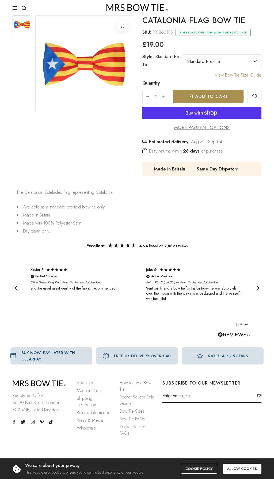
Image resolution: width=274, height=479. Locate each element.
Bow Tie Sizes (132, 411)
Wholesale (86, 428)
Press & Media (90, 420)
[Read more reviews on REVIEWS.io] (234, 336)
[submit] (257, 396)
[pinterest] (42, 422)
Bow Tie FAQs (132, 419)
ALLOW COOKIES (242, 468)
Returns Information (93, 412)
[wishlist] (254, 96)
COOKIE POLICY (199, 468)
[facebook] (14, 422)
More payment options (202, 127)
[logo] (137, 7)
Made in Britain (89, 390)
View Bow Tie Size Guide (238, 75)
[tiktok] (51, 422)
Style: (162, 60)
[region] (137, 288)
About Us (85, 383)
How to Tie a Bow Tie (135, 386)
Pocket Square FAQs (132, 430)
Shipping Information (86, 401)
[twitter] (23, 422)
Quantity (151, 83)
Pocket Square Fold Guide (137, 400)
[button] (15, 8)
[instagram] (33, 422)
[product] (122, 26)
